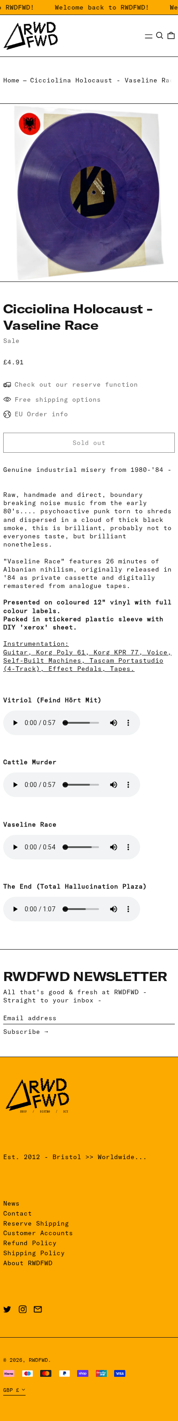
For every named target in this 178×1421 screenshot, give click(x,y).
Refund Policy (30, 1243)
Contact (17, 1213)
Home (11, 80)
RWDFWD (38, 1360)
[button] (160, 35)
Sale (11, 341)
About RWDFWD (27, 1263)
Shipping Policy (34, 1253)
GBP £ (11, 1390)
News (11, 1203)
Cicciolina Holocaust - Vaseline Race (104, 80)
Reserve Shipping (36, 1223)
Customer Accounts (38, 1233)
